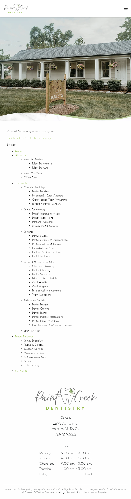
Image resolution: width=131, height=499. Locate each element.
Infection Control (33, 348)
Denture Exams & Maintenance (50, 239)
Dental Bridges (40, 304)
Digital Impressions (42, 217)
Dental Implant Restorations (47, 316)
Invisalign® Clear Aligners (47, 195)
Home (18, 151)
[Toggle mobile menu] (126, 8)
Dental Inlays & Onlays (45, 320)
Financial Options (34, 344)
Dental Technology (34, 209)
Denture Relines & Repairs (46, 243)
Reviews (28, 361)
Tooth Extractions (41, 294)
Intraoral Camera (42, 221)
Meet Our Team (33, 173)
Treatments (21, 183)
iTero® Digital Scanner (45, 225)
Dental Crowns (40, 308)
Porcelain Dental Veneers (46, 203)
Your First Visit (32, 330)
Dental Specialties (34, 340)
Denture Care (40, 235)
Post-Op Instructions (35, 357)
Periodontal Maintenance (46, 290)
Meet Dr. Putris (40, 167)
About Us (20, 155)
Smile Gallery (31, 365)
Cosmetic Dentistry (34, 187)
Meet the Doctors (34, 159)
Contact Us (21, 371)
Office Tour (30, 177)
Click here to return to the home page (29, 138)
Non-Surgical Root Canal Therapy (52, 325)
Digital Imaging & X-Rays (46, 213)
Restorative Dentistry (35, 300)
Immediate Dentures (43, 248)
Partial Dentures (41, 256)
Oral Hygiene (40, 286)
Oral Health (39, 282)
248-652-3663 (65, 435)
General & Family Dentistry (39, 262)
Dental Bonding (40, 191)
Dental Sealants (41, 274)
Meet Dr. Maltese (42, 163)
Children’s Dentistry (43, 266)
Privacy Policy (83, 492)
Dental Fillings (40, 312)
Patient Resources (24, 336)
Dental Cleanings (41, 270)
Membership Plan (33, 352)
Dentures (28, 231)
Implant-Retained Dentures (47, 252)
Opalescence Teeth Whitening (49, 199)
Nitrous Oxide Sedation (45, 278)
